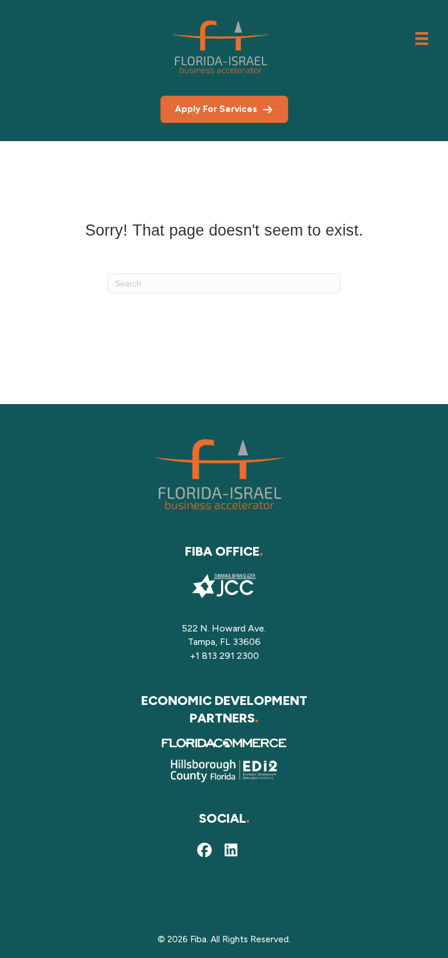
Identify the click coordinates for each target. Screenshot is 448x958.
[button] (204, 850)
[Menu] (421, 38)
